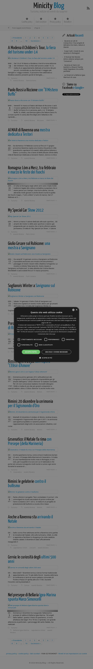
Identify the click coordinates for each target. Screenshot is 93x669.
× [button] (76, 310)
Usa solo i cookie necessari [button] (56, 352)
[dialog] (46, 334)
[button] (46, 357)
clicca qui (52, 334)
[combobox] (73, 310)
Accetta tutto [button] (31, 352)
